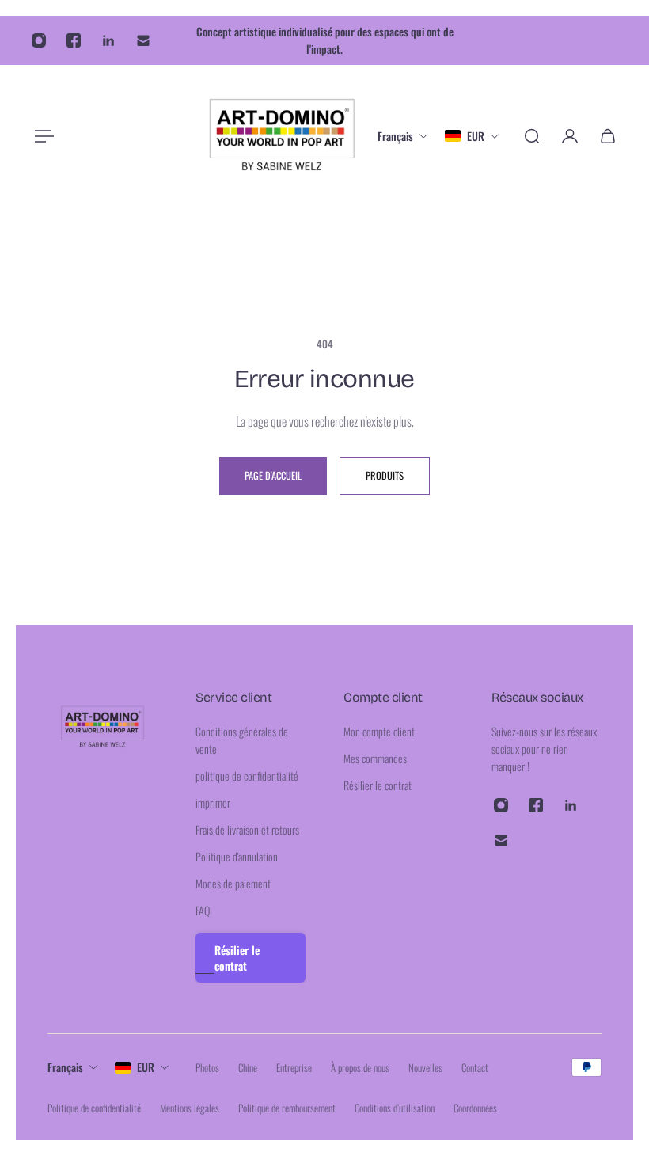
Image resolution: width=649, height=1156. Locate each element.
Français (65, 1067)
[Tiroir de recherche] (532, 136)
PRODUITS (385, 475)
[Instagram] (38, 40)
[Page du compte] (570, 136)
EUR (145, 1067)
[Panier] (608, 136)
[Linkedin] (108, 40)
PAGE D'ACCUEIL (273, 475)
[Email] (143, 40)
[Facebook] (73, 40)
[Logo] (282, 135)
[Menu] (41, 136)
